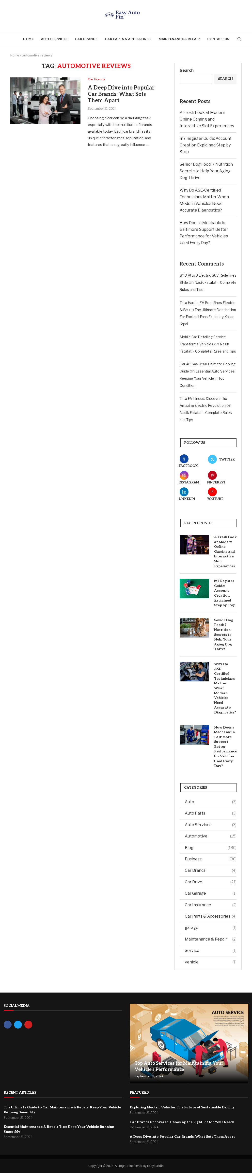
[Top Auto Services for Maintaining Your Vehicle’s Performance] (189, 1043)
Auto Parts (210, 813)
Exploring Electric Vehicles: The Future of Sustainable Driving (182, 1107)
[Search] (239, 39)
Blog (210, 847)
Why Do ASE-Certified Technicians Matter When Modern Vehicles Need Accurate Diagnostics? (225, 688)
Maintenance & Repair (179, 39)
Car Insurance (210, 905)
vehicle (210, 962)
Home (28, 39)
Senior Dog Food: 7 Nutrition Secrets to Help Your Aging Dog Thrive (206, 171)
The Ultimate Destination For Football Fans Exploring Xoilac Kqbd (208, 317)
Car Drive (210, 882)
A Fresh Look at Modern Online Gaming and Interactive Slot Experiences (207, 119)
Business (210, 859)
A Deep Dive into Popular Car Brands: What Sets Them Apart (121, 94)
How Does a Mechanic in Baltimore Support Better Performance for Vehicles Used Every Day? (225, 746)
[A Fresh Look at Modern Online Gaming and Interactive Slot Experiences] (194, 544)
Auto (210, 802)
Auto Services (54, 39)
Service (210, 950)
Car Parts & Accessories (128, 39)
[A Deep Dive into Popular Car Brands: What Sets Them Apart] (45, 100)
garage (210, 927)
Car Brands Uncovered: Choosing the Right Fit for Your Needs (182, 1122)
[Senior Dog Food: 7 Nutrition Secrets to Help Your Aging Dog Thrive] (194, 628)
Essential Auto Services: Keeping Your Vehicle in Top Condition (208, 378)
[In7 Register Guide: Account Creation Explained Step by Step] (194, 588)
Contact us (218, 39)
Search (187, 70)
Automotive (210, 836)
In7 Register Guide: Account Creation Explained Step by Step (206, 145)
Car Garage (210, 893)
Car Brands (86, 39)
